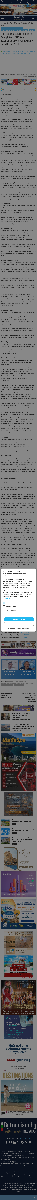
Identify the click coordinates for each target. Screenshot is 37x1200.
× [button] (33, 570)
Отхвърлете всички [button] (18, 624)
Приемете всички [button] (19, 619)
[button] (18, 628)
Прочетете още (8, 598)
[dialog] (18, 600)
